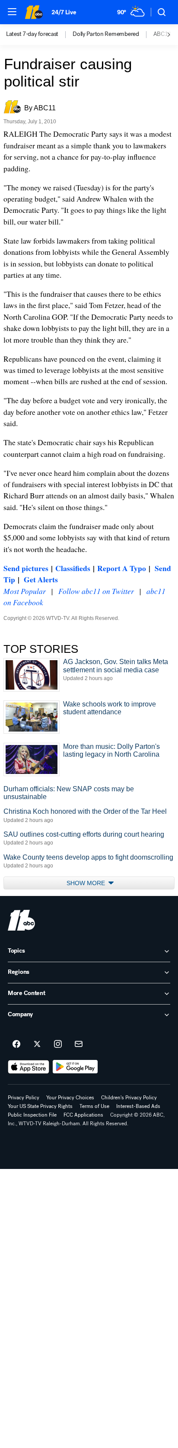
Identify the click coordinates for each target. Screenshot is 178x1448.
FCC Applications (83, 1114)
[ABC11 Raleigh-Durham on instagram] (58, 1044)
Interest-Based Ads (138, 1106)
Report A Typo (121, 568)
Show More (87, 883)
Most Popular (24, 591)
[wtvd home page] (21, 920)
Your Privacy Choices (70, 1097)
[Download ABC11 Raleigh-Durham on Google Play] (75, 1067)
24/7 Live (63, 12)
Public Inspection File (32, 1114)
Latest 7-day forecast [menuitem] (32, 34)
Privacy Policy (23, 1097)
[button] (12, 11)
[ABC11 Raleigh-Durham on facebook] (16, 1044)
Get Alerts (41, 579)
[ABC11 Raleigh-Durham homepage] (34, 12)
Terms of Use (94, 1106)
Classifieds (72, 568)
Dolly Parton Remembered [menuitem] (106, 34)
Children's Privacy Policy (129, 1097)
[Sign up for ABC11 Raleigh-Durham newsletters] (78, 1044)
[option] (39, 34)
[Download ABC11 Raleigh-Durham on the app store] (28, 1067)
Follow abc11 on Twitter (96, 591)
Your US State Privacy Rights (40, 1106)
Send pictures (25, 568)
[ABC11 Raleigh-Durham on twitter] (37, 1044)
